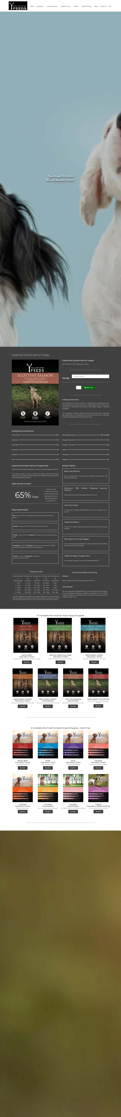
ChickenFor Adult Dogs (22, 805)
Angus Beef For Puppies (98, 699)
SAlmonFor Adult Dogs (98, 761)
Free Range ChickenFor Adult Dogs (23, 700)
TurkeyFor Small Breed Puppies (98, 805)
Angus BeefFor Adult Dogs (26, 656)
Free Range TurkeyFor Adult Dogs (94, 656)
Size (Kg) (65, 378)
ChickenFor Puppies (47, 805)
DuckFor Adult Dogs (73, 761)
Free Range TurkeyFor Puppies (48, 700)
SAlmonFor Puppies (73, 805)
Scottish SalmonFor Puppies (73, 700)
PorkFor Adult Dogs (48, 761)
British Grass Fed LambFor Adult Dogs (60, 656)
